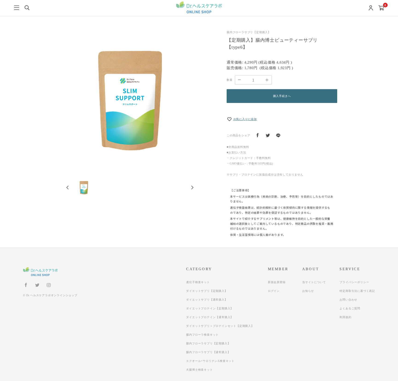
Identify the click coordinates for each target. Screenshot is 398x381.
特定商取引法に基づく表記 (357, 291)
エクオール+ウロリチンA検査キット (210, 361)
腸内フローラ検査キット (202, 334)
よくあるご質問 (349, 308)
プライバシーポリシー (354, 282)
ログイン (274, 291)
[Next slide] (192, 187)
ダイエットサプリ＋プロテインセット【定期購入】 (220, 326)
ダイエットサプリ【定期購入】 (206, 291)
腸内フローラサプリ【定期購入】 (208, 343)
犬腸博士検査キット (199, 369)
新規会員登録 (277, 282)
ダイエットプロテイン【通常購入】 (209, 317)
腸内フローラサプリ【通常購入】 (208, 352)
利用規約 (345, 317)
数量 (230, 80)
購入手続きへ (282, 96)
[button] (84, 187)
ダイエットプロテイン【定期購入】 (209, 308)
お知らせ (308, 291)
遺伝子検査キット (198, 282)
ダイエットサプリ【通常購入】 (206, 299)
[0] (381, 8)
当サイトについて (314, 282)
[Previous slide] (67, 187)
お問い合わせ (348, 299)
